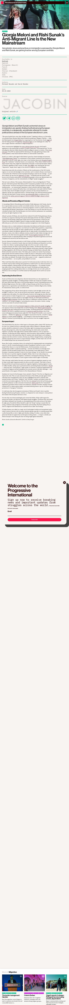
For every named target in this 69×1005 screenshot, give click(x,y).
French (4, 67)
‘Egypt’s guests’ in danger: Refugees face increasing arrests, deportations (55, 997)
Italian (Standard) (9, 71)
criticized (33, 381)
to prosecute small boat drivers (34, 311)
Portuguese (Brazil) (10, 65)
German (4, 69)
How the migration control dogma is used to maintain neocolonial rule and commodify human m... (12, 1001)
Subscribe (34, 520)
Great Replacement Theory (10, 158)
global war (18, 315)
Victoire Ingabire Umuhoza (36, 235)
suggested (49, 140)
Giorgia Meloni (18, 140)
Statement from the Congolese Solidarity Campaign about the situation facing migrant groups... (33, 999)
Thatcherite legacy (28, 142)
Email (10, 511)
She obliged (31, 165)
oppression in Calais (24, 175)
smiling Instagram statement (9, 299)
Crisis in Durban (29, 995)
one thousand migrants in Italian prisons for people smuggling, (33, 306)
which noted (35, 383)
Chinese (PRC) (7, 77)
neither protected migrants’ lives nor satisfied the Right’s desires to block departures (25, 197)
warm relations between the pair (30, 146)
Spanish (5, 63)
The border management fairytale (11, 996)
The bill (50, 366)
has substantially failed (32, 194)
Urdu (3, 75)
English (5, 61)
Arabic (4, 73)
